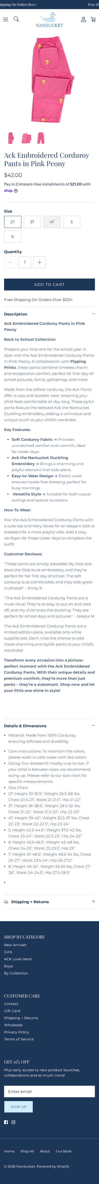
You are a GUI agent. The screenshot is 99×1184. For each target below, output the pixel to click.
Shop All (27, 1151)
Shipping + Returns (21, 1018)
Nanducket (25, 1166)
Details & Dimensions (25, 725)
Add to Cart (49, 284)
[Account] (82, 19)
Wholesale (13, 1025)
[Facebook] (6, 1122)
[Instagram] (13, 1122)
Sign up (18, 1107)
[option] (49, 79)
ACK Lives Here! (18, 959)
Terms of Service (19, 1039)
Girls (8, 952)
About (45, 1151)
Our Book (64, 1151)
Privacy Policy (16, 1032)
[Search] (16, 19)
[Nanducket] (49, 19)
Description (15, 314)
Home (9, 1151)
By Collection (16, 973)
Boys (8, 966)
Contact (11, 1003)
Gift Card (12, 1011)
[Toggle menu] (5, 19)
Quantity (13, 251)
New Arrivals (15, 945)
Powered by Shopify (53, 1166)
